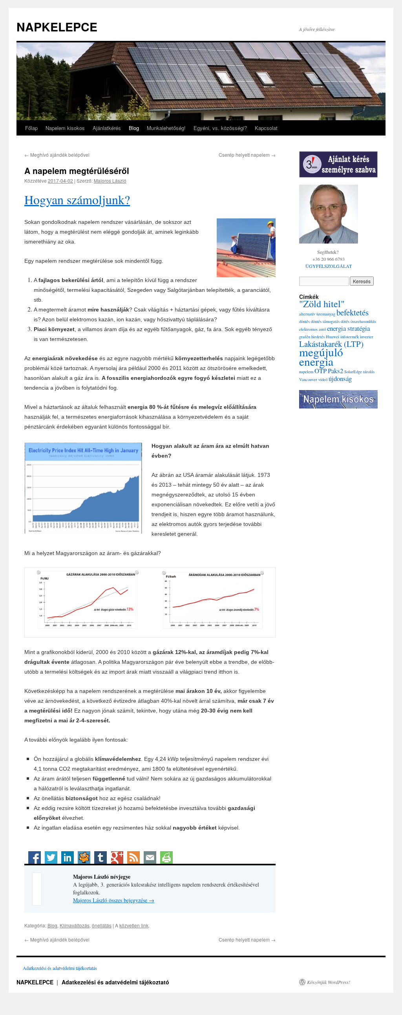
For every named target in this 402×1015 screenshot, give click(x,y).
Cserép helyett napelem (247, 154)
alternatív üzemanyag (317, 314)
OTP (320, 370)
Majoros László (110, 180)
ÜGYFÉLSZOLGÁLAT (328, 266)
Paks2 (335, 370)
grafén (304, 336)
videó (322, 379)
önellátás (101, 925)
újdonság (340, 378)
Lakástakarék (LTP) (331, 343)
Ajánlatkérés (107, 128)
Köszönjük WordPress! (328, 982)
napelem (306, 371)
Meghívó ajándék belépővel (57, 154)
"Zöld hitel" (322, 303)
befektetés (352, 312)
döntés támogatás (325, 321)
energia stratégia (348, 328)
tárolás (369, 371)
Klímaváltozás (75, 925)
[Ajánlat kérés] (338, 164)
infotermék (349, 336)
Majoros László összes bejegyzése (113, 900)
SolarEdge (353, 371)
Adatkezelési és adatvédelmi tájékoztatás (60, 968)
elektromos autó (312, 329)
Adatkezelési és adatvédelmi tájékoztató (115, 982)
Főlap (31, 128)
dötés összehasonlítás (358, 321)
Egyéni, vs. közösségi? (220, 128)
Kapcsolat (266, 128)
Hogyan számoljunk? (77, 199)
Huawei (332, 336)
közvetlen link (133, 925)
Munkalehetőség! (166, 128)
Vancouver (308, 379)
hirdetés (318, 336)
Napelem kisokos (65, 128)
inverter (366, 336)
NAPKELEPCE (56, 26)
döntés (304, 321)
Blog (134, 128)
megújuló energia (321, 356)
